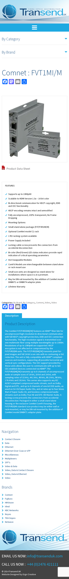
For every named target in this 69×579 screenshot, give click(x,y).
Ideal (7, 506)
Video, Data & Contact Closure (19, 470)
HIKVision (9, 502)
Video (47, 302)
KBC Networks (12, 510)
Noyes (8, 514)
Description (12, 315)
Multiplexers (11, 458)
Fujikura (8, 498)
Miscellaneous (12, 454)
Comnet (40, 302)
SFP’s (7, 462)
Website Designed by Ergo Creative (19, 574)
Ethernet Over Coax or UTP (17, 450)
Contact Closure (12, 439)
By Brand (17, 302)
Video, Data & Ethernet (16, 474)
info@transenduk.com (45, 556)
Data (7, 443)
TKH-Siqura (10, 518)
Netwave (9, 521)
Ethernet (9, 446)
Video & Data (11, 466)
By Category (29, 302)
